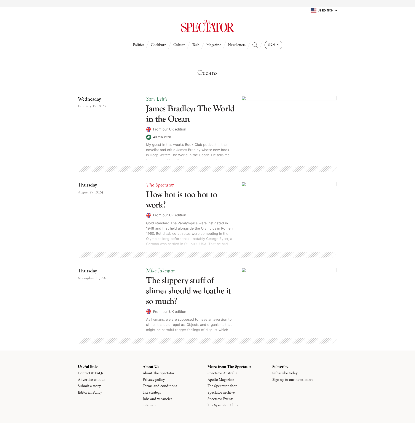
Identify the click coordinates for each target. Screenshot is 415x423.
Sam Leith (156, 99)
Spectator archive (221, 392)
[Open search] (255, 45)
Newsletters (237, 44)
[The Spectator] (207, 26)
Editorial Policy (90, 392)
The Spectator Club (223, 405)
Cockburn (158, 44)
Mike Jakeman (161, 270)
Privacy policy (154, 379)
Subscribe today (284, 373)
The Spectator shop (222, 385)
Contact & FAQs (90, 373)
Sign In (273, 45)
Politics (138, 44)
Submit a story (89, 385)
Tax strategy (152, 392)
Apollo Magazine (221, 379)
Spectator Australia (222, 373)
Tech (196, 44)
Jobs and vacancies (157, 398)
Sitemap (149, 405)
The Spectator (160, 185)
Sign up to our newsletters (292, 379)
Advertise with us (91, 379)
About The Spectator (158, 373)
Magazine (213, 44)
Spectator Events (220, 398)
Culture (179, 44)
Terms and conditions (160, 385)
